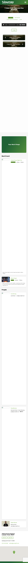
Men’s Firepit (14, 278)
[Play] (3, 25)
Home (9, 5)
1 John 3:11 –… (17, 5)
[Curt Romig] (6, 348)
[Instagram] (22, 411)
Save (14, 30)
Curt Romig (13, 293)
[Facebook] (20, 411)
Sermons (12, 5)
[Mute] (20, 25)
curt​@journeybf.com (20, 295)
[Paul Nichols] (6, 463)
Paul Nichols (17, 17)
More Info (4, 537)
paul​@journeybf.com (15, 411)
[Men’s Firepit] (6, 279)
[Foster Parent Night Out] (6, 215)
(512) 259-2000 (5, 543)
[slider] (23, 24)
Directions (10, 537)
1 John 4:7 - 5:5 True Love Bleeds (13, 45)
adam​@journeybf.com (15, 526)
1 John (20, 19)
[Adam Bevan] (6, 523)
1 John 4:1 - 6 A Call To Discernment (14, 38)
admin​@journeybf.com (14, 543)
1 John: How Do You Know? (12, 19)
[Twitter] (21, 411)
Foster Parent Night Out (16, 160)
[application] (14, 24)
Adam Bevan (14, 522)
